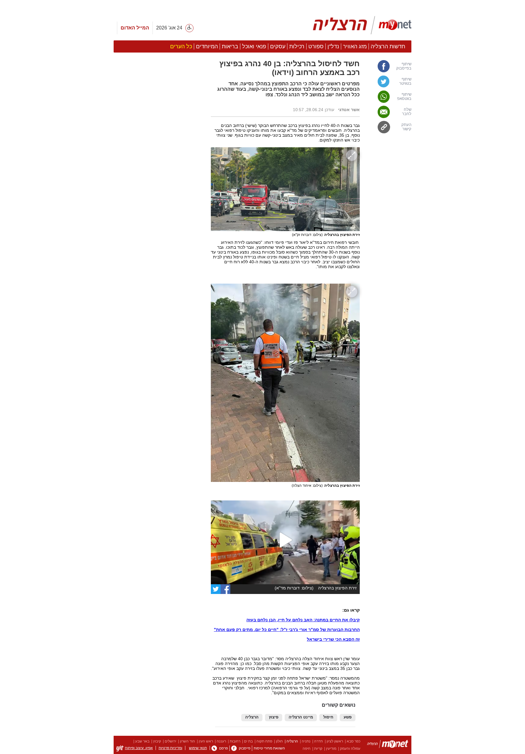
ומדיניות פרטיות (170, 748)
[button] (159, 342)
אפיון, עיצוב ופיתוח (139, 748)
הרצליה (252, 717)
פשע (348, 717)
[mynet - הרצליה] (362, 25)
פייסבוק (244, 748)
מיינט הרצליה (301, 717)
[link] (388, 66)
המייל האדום (135, 27)
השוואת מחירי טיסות (269, 748)
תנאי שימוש (198, 748)
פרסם (223, 748)
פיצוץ (273, 717)
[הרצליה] (387, 745)
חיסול (328, 717)
